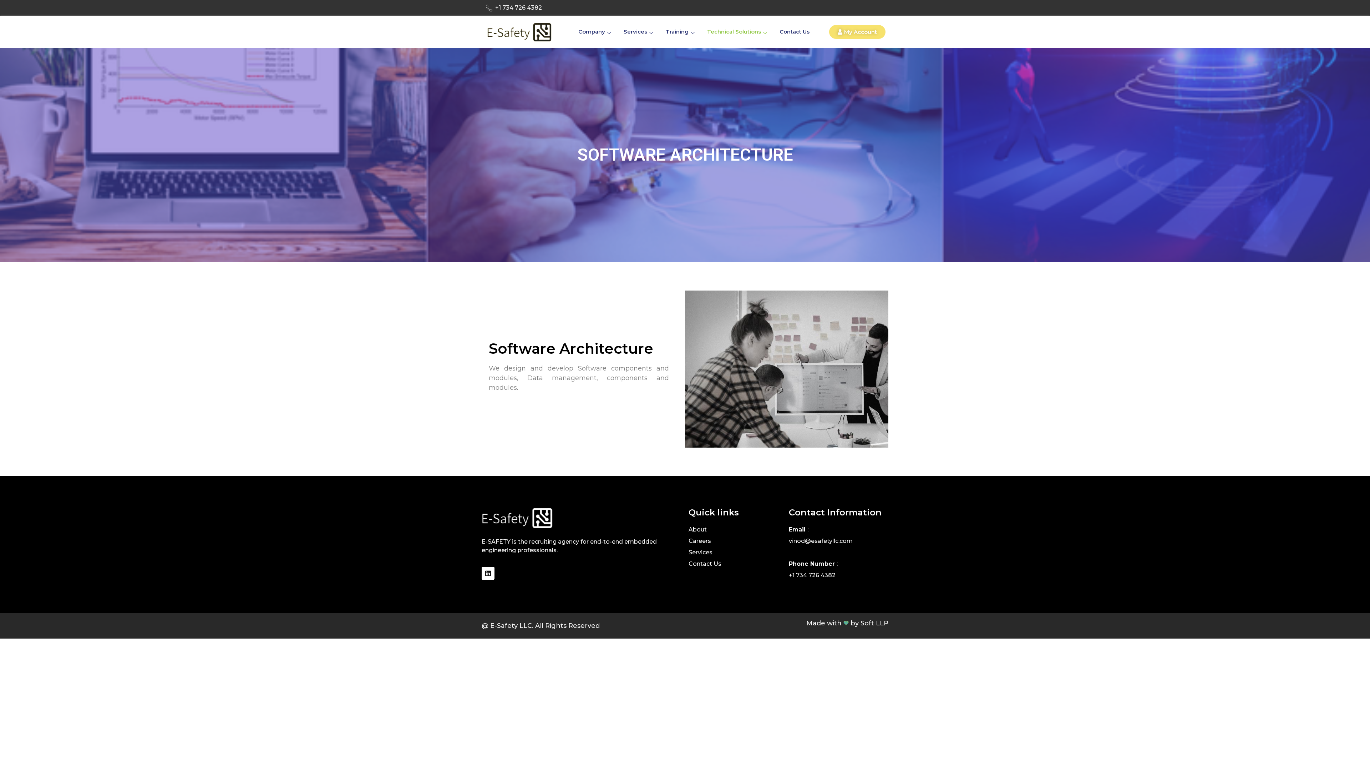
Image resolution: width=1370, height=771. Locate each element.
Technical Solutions (734, 31)
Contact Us (795, 31)
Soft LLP (874, 623)
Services (635, 31)
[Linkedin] (488, 573)
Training (677, 31)
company (591, 31)
